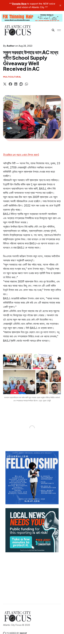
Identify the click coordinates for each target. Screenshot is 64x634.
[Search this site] (53, 30)
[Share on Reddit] (21, 84)
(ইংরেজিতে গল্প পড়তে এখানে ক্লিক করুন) (21, 154)
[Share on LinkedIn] (15, 84)
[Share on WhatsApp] (26, 84)
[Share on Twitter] (5, 84)
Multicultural (12, 77)
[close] (60, 5)
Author (11, 45)
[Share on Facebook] (10, 84)
